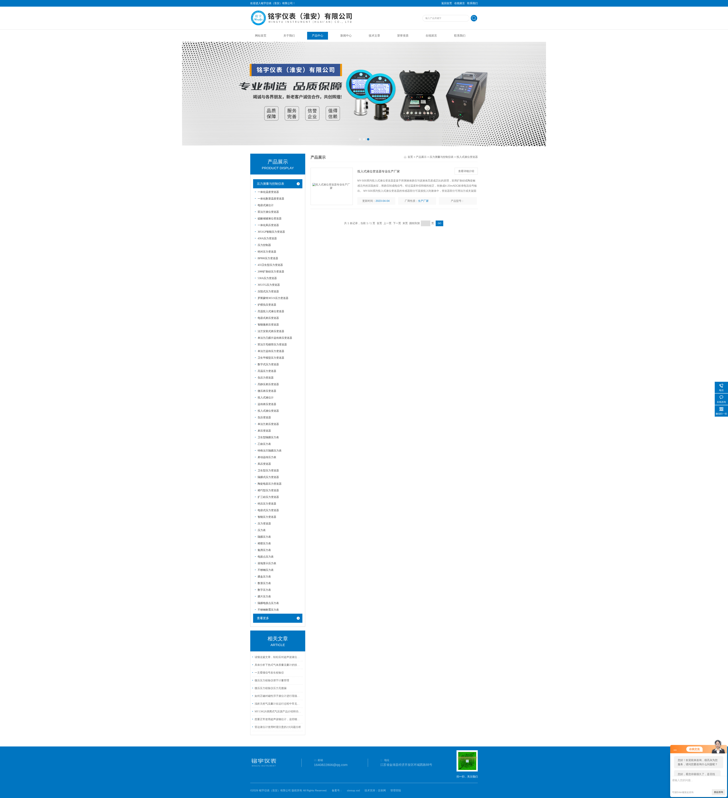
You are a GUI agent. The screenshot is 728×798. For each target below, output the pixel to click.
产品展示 (421, 157)
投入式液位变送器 (268, 410)
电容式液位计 (266, 205)
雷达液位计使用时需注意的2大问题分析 (278, 727)
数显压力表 (264, 583)
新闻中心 (346, 35)
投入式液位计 (266, 397)
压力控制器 (264, 245)
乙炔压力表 (264, 444)
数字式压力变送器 (268, 364)
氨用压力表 (264, 550)
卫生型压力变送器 (268, 470)
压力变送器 (264, 523)
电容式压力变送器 (268, 510)
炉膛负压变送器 (267, 304)
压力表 (262, 530)
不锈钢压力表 (266, 570)
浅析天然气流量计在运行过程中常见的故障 (278, 703)
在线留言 (459, 3)
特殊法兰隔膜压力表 (270, 450)
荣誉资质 (403, 35)
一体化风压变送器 (268, 225)
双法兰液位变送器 (268, 211)
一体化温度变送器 (268, 192)
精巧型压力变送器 (268, 490)
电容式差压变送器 (268, 318)
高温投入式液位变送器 (271, 311)
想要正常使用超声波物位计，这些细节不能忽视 (278, 719)
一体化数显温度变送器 (271, 198)
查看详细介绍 (466, 171)
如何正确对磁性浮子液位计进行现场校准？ (278, 696)
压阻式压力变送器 (268, 291)
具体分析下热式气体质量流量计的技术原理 (278, 664)
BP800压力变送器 (268, 258)
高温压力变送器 (267, 371)
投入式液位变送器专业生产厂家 (378, 171)
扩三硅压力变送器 (268, 497)
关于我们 (289, 35)
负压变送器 (264, 417)
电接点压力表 (266, 556)
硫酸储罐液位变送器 (270, 218)
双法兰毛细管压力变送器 (272, 344)
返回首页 (446, 3)
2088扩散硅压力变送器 (271, 271)
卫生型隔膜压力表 (268, 437)
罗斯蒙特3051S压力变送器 (273, 298)
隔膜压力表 (264, 536)
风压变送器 (264, 463)
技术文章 (374, 35)
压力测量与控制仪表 (270, 183)
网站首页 (260, 35)
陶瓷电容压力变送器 (270, 483)
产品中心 (317, 35)
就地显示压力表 (267, 563)
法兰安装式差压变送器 (271, 331)
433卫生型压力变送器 (270, 265)
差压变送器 (264, 430)
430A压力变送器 (267, 238)
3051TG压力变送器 (269, 284)
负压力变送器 (266, 377)
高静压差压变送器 (268, 384)
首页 (410, 157)
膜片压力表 (264, 596)
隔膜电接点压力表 (268, 603)
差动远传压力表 (267, 457)
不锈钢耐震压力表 (268, 609)
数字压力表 (264, 589)
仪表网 (382, 790)
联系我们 (472, 3)
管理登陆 (395, 790)
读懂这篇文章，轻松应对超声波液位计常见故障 (278, 657)
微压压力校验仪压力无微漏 (270, 688)
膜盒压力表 (264, 576)
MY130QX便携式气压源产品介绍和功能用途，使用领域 (278, 711)
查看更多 (263, 618)
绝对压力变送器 (267, 251)
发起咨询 (718, 792)
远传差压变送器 (267, 404)
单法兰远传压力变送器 (271, 351)
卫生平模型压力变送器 (271, 357)
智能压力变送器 (267, 517)
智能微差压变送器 (268, 324)
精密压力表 (264, 543)
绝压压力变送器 (267, 503)
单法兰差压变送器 (268, 424)
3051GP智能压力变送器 (271, 231)
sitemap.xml (353, 790)
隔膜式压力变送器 (268, 477)
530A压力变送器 (267, 278)
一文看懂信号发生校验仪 (269, 672)
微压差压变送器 (267, 391)
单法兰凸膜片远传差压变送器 (275, 337)
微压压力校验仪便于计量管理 (272, 680)
